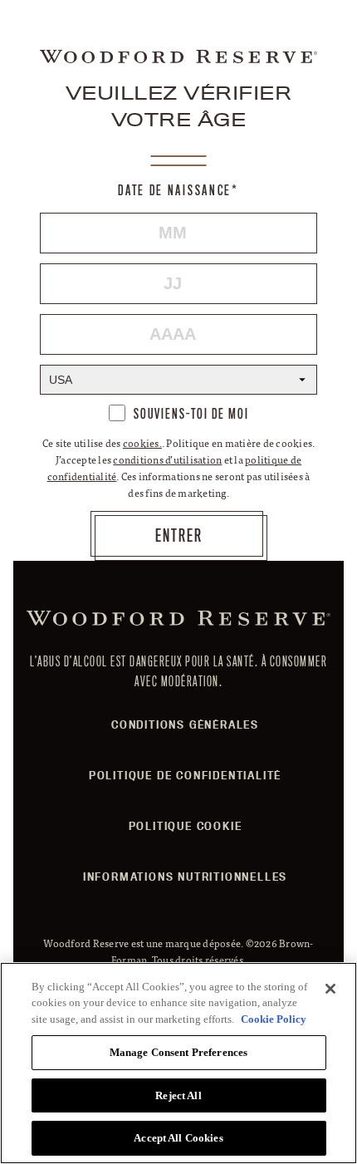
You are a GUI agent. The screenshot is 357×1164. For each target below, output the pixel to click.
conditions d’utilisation (167, 459)
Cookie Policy (273, 1019)
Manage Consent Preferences (178, 1052)
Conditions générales (185, 724)
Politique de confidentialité (185, 775)
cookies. (142, 443)
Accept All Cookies (178, 1138)
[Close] (330, 988)
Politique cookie (185, 825)
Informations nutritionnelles (185, 876)
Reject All (178, 1095)
